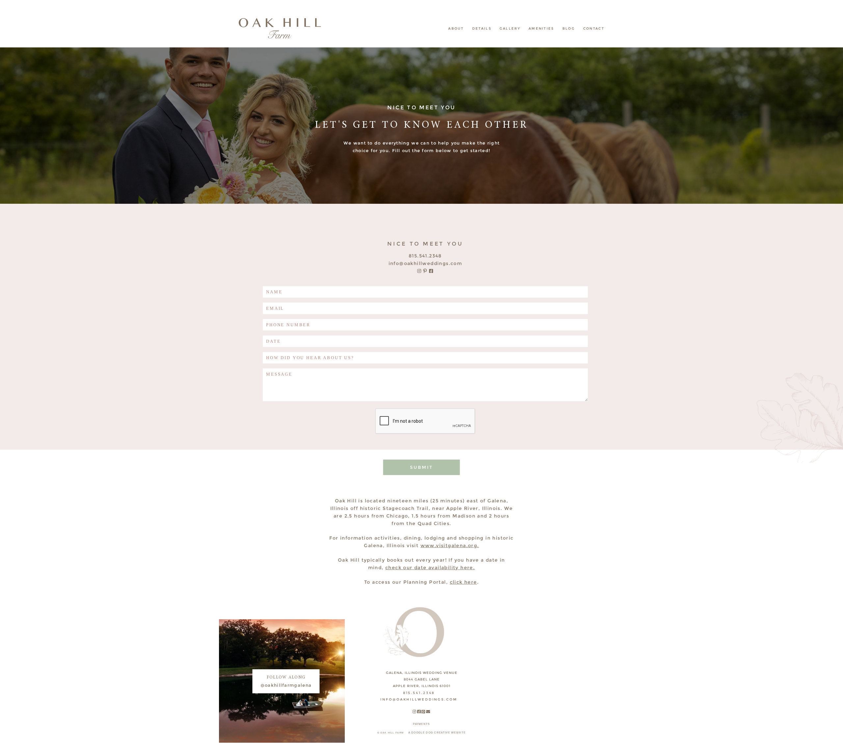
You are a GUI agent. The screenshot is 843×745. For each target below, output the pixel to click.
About (456, 28)
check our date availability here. (430, 568)
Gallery (510, 28)
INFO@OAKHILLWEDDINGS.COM (425, 263)
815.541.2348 (425, 256)
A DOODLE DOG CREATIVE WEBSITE (437, 732)
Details (481, 28)
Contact (593, 28)
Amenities (541, 28)
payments (421, 724)
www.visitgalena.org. (450, 545)
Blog (568, 28)
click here (463, 582)
